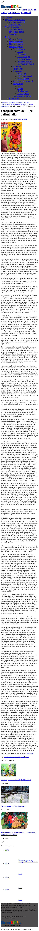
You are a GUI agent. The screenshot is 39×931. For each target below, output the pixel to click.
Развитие (17, 66)
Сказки (20, 51)
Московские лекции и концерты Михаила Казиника (28, 861)
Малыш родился (16, 41)
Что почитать (19, 49)
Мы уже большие (16, 44)
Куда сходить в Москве (15, 19)
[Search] (1, 2)
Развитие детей (16, 46)
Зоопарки (13, 34)
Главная (8, 17)
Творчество (18, 69)
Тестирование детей (22, 96)
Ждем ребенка (15, 39)
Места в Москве (12, 27)
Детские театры (16, 29)
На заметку (14, 98)
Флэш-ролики (23, 93)
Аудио (19, 86)
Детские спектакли (17, 22)
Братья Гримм (24, 757)
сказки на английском (11, 757)
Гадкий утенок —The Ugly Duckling (16, 780)
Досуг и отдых (15, 24)
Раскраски (17, 71)
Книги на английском (19, 119)
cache (20, 874)
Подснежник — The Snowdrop (13, 806)
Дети (7, 37)
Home (3, 102)
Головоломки (23, 78)
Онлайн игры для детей (23, 81)
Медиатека (18, 83)
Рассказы (21, 54)
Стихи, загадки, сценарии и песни (24, 57)
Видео (20, 88)
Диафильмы (22, 91)
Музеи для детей (16, 32)
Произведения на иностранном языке (25, 62)
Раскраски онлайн (25, 76)
